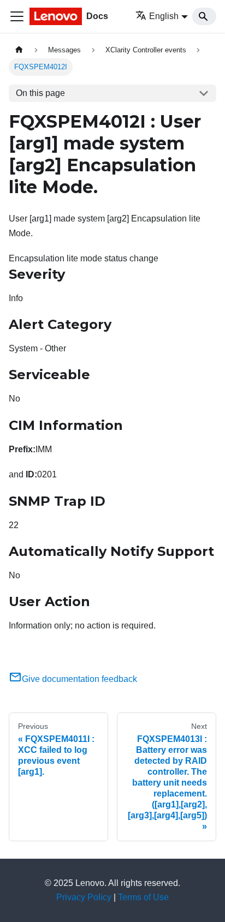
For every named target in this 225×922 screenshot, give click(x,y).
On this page (40, 93)
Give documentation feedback (79, 679)
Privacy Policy (83, 897)
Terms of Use (143, 897)
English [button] (164, 16)
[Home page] (19, 49)
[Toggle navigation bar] (17, 16)
